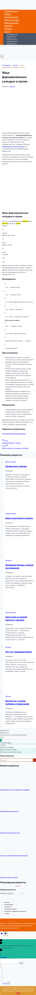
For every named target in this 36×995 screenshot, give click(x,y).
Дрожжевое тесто (12, 34)
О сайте (7, 913)
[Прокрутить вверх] (2, 934)
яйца (24, 434)
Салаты (7, 14)
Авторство (8, 907)
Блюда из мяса (11, 17)
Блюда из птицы (11, 20)
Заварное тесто (11, 43)
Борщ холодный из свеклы (19, 518)
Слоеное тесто (11, 36)
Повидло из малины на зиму (10, 833)
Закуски (15, 65)
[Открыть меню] (2, 56)
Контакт (7, 902)
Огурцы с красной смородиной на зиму (14, 855)
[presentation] (19, 501)
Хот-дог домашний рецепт (18, 652)
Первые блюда (11, 11)
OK (18, 993)
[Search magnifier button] (34, 760)
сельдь (15, 434)
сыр (20, 434)
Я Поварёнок (6, 65)
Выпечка (8, 26)
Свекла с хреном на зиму (9, 877)
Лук (3, 434)
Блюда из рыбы (11, 23)
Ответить (4, 957)
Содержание (8, 904)
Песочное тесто (12, 39)
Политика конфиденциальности (15, 911)
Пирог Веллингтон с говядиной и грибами (14, 790)
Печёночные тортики (16, 466)
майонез (8, 434)
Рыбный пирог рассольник (9, 811)
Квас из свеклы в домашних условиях (15, 447)
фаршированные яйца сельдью (13, 146)
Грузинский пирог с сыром (11, 442)
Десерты (8, 29)
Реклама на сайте (10, 909)
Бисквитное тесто (12, 41)
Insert (21, 963)
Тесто (5, 983)
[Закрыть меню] (0, 965)
